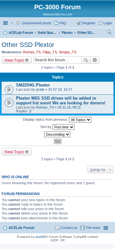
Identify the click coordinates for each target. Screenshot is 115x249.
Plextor (67, 32)
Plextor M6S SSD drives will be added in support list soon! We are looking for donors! (60, 100)
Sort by (46, 127)
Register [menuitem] (89, 23)
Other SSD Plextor (86, 32)
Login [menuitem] (107, 23)
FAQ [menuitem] (62, 23)
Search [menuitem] (109, 33)
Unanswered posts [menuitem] (36, 23)
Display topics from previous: (46, 119)
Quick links (6, 23)
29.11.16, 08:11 (69, 107)
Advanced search (95, 60)
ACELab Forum (21, 32)
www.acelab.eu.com (57, 14)
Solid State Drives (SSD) (47, 32)
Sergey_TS (67, 52)
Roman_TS (32, 52)
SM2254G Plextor (33, 85)
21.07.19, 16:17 (60, 89)
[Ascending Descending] (57, 134)
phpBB (40, 236)
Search (86, 60)
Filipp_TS (49, 52)
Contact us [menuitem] (69, 228)
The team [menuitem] (93, 228)
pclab (40, 89)
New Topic (14, 60)
